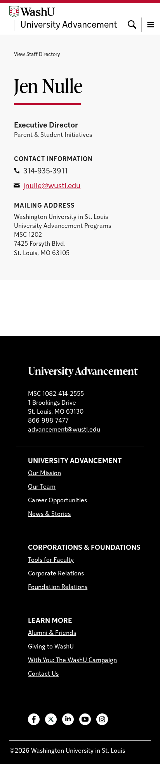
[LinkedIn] (68, 719)
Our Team (42, 487)
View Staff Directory (37, 54)
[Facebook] (34, 719)
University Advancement (83, 370)
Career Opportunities (57, 501)
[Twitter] (51, 719)
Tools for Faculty (51, 560)
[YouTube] (85, 719)
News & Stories (49, 514)
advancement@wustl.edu (64, 430)
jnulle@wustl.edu (51, 186)
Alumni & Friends (52, 633)
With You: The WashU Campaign (72, 660)
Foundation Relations (57, 587)
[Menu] (150, 18)
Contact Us (43, 674)
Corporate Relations (56, 574)
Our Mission (44, 473)
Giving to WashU (51, 647)
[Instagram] (102, 719)
